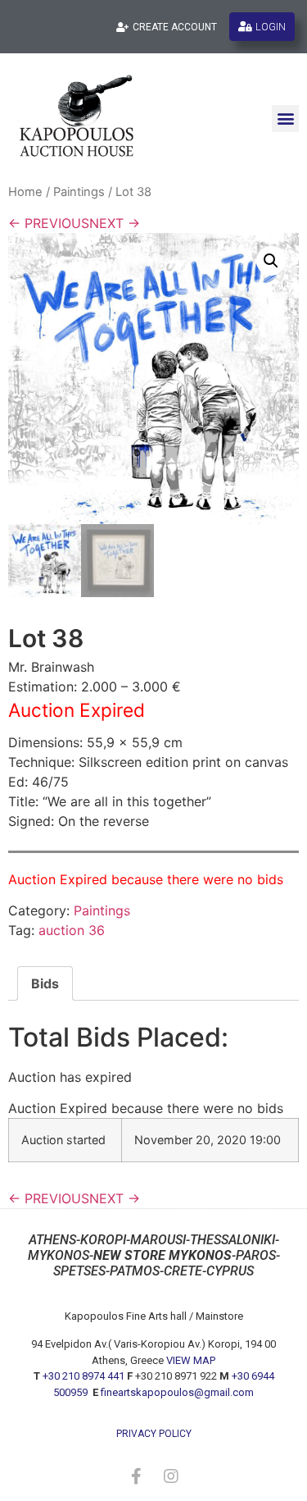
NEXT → (114, 223)
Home (25, 192)
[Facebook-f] (137, 1476)
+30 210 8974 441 (83, 1376)
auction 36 (71, 930)
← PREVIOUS (48, 223)
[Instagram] (171, 1476)
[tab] (45, 983)
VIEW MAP (190, 1360)
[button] (285, 118)
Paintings (79, 192)
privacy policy (154, 1433)
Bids (45, 983)
